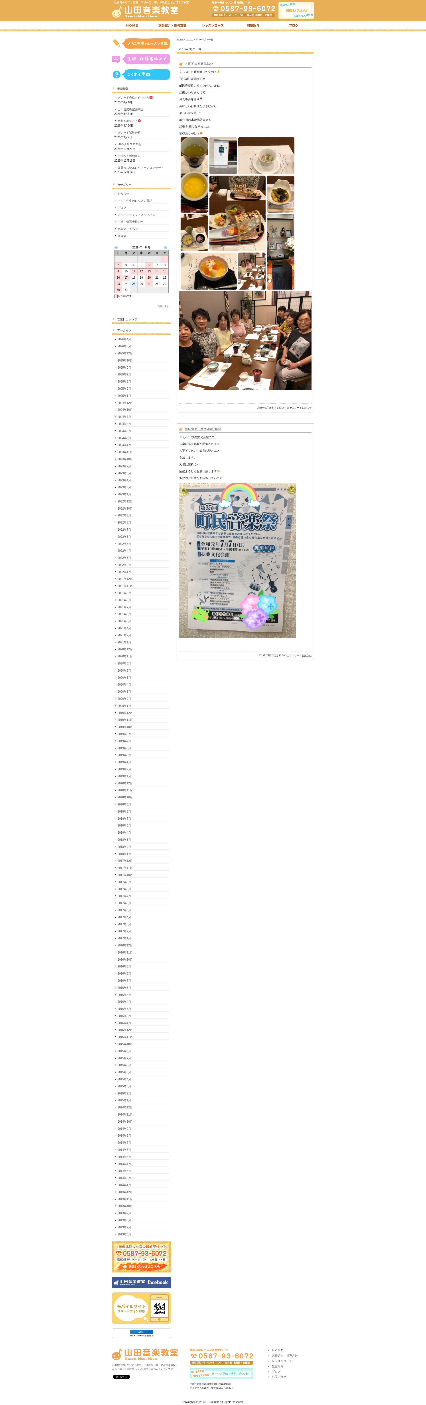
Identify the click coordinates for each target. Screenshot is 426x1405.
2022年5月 (124, 543)
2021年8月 (124, 600)
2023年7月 (124, 466)
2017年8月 (124, 889)
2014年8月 (124, 1135)
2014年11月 (125, 1114)
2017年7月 (124, 896)
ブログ (294, 26)
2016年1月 (124, 1023)
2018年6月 (124, 825)
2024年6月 (124, 424)
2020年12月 (125, 649)
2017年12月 (125, 860)
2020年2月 (124, 698)
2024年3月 (124, 438)
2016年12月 (125, 945)
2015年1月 (124, 1100)
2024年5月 (124, 431)
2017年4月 (124, 917)
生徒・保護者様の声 (131, 221)
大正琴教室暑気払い (199, 63)
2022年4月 (124, 550)
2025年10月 (125, 360)
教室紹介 (253, 26)
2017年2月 (124, 931)
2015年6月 (124, 1065)
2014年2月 (124, 1178)
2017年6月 (124, 903)
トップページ (132, 26)
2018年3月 (124, 839)
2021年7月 (124, 607)
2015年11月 (125, 1037)
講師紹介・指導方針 (172, 26)
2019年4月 (124, 762)
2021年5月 (124, 621)
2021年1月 (124, 642)
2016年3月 (124, 1008)
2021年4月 (124, 628)
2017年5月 (124, 910)
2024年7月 (124, 416)
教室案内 (277, 1366)
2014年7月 (124, 1142)
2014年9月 (124, 1128)
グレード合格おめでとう (133, 97)
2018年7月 (124, 818)
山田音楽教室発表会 (131, 109)
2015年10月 (125, 1044)
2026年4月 (124, 339)
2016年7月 (124, 980)
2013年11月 (125, 1199)
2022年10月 (125, 508)
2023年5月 (124, 473)
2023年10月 (125, 459)
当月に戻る (163, 306)
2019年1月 (124, 776)
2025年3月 (124, 381)
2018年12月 (125, 783)
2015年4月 (124, 1079)
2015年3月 (124, 1086)
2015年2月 (124, 1093)
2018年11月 (125, 790)
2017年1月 (124, 938)
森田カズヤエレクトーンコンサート (141, 167)
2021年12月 (125, 578)
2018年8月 (124, 811)
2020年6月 (124, 670)
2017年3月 (124, 924)
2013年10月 (125, 1206)
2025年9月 (124, 367)
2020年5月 (124, 677)
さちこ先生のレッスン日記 (135, 200)
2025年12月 (125, 353)
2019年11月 (125, 719)
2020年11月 (125, 656)
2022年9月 (124, 515)
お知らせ (307, 407)
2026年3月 (124, 346)
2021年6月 (124, 614)
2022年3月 (124, 557)
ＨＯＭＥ (277, 1350)
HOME (180, 39)
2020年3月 (124, 691)
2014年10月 (125, 1121)
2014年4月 (124, 1164)
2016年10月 (125, 959)
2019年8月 (124, 734)
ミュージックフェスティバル (136, 215)
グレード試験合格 (129, 132)
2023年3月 (124, 487)
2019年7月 (124, 741)
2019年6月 (124, 748)
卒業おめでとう (128, 121)
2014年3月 (124, 1170)
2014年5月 (124, 1157)
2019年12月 (125, 713)
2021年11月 (125, 586)
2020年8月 (124, 663)
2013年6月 (124, 1234)
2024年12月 (125, 402)
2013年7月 (124, 1227)
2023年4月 (124, 480)
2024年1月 (124, 445)
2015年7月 (124, 1058)
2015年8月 (124, 1051)
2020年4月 (124, 684)
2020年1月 (124, 705)
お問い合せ (279, 1376)
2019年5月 (124, 755)
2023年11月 (125, 452)
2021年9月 (124, 593)
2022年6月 (124, 536)
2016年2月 (124, 1016)
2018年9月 (124, 804)
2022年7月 (124, 529)
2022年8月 (124, 522)
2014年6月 (124, 1149)
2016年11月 (125, 952)
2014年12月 (125, 1107)
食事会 (122, 236)
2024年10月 (125, 409)
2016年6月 (124, 987)
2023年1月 (124, 494)
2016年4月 (124, 1001)
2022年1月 (124, 572)
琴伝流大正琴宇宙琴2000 (203, 429)
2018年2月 (124, 846)
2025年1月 (124, 395)
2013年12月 (125, 1192)
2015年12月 (125, 1030)
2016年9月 (124, 966)
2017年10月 (125, 875)
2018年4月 (124, 832)
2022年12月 (125, 501)
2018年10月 (125, 797)
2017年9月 (124, 882)
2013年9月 (124, 1213)
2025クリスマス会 (129, 144)
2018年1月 (124, 854)
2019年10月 (125, 727)
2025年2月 (124, 388)
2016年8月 (124, 973)
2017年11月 (125, 868)
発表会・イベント (129, 229)
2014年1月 (124, 1185)
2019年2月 (124, 769)
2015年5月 (124, 1072)
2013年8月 (124, 1220)
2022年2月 (124, 565)
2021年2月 (124, 635)
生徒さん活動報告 (129, 156)
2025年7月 (124, 374)
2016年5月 (124, 995)
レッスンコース (213, 26)
